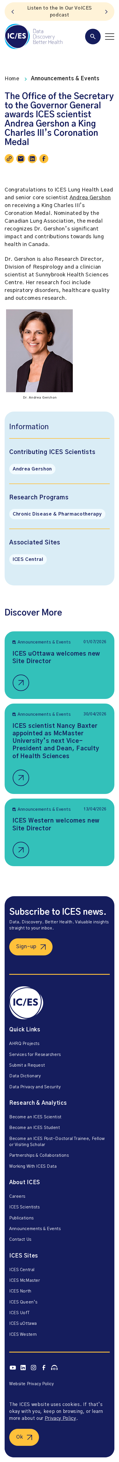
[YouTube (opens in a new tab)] (12, 1367)
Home (12, 78)
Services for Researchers (35, 1055)
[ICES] (33, 36)
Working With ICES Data (33, 1167)
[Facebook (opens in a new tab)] (43, 1367)
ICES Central (28, 559)
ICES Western (23, 1335)
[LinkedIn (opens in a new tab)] (23, 1367)
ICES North (20, 1291)
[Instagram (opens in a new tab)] (33, 1367)
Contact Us (20, 1240)
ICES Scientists (24, 1207)
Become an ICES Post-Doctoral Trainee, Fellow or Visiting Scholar (57, 1142)
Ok (19, 1437)
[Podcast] (54, 1367)
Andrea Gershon (90, 197)
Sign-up (26, 946)
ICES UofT (19, 1313)
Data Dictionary (25, 1076)
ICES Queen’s (23, 1302)
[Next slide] (106, 11)
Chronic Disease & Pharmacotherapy (57, 514)
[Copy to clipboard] (9, 158)
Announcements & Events (65, 78)
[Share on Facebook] (44, 158)
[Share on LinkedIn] (32, 158)
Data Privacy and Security (35, 1087)
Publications (21, 1218)
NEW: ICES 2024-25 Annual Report (59, 11)
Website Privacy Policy (31, 1384)
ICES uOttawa (23, 1324)
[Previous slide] (12, 11)
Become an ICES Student (34, 1128)
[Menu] (99, 36)
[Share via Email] (20, 158)
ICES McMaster (24, 1281)
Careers (17, 1197)
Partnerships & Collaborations (39, 1156)
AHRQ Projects (24, 1044)
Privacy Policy (60, 1418)
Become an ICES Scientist (35, 1117)
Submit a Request (27, 1065)
